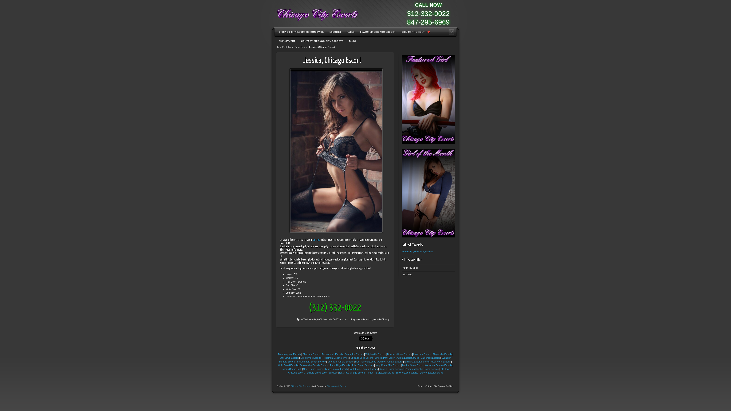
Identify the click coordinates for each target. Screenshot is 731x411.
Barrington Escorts (354, 354)
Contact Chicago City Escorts (322, 41)
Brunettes (300, 47)
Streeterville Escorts (310, 358)
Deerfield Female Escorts (340, 361)
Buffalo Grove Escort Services (322, 372)
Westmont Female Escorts (438, 365)
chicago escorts (357, 319)
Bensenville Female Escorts (314, 365)
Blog (352, 41)
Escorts (335, 32)
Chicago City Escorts (300, 386)
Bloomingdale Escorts (289, 354)
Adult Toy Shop (410, 268)
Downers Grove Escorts (399, 354)
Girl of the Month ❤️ (415, 32)
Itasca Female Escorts (336, 369)
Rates (350, 32)
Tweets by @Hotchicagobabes (417, 251)
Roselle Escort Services (391, 369)
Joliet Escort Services (363, 365)
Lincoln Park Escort (385, 358)
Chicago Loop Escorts (361, 358)
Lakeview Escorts (422, 354)
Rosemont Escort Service (336, 358)
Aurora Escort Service (408, 358)
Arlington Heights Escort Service (422, 369)
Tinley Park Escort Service (380, 372)
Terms (421, 386)
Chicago (316, 240)
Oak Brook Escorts (430, 358)
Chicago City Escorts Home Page (301, 32)
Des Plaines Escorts (365, 361)
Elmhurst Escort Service (416, 361)
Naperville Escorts (442, 354)
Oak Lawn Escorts (289, 358)
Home (278, 47)
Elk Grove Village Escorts (352, 372)
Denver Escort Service (431, 372)
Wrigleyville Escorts (375, 354)
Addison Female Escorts (390, 361)
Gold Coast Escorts (288, 365)
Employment (287, 41)
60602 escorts (324, 319)
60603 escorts (340, 319)
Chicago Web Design (336, 386)
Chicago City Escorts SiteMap (439, 386)
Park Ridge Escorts (340, 365)
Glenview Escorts (311, 354)
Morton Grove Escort (412, 365)
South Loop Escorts (313, 369)
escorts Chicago (381, 319)
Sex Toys (407, 274)
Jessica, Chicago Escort (332, 61)
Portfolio (286, 47)
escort (369, 319)
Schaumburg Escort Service (311, 361)
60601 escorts (308, 319)
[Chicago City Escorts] (317, 13)
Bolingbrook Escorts (332, 354)
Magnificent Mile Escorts (388, 365)
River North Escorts (441, 361)
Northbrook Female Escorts (364, 369)
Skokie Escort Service (407, 372)
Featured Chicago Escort (378, 32)
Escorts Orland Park (291, 369)
